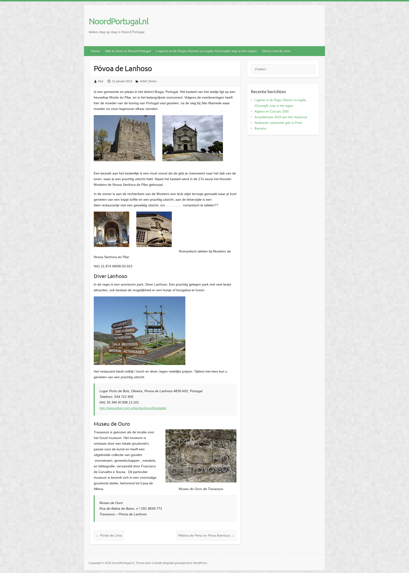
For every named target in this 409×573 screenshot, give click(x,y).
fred (100, 81)
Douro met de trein (276, 51)
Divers (152, 81)
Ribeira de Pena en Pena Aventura (206, 535)
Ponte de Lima (109, 535)
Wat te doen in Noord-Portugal (128, 51)
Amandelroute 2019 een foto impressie (280, 117)
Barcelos (260, 128)
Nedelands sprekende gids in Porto (278, 123)
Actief (143, 81)
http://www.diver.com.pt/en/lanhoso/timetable (132, 408)
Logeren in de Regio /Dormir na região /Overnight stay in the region (206, 51)
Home (95, 51)
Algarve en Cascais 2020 (271, 111)
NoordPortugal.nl (118, 21)
